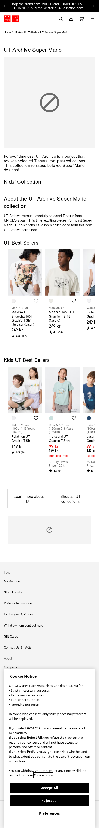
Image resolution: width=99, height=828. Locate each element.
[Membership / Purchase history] (71, 18)
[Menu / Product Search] (92, 18)
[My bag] (81, 18)
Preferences (49, 813)
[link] (55, 6)
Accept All (49, 788)
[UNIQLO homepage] (11, 18)
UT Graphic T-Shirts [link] (25, 32)
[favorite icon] (36, 301)
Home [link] (7, 32)
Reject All (49, 801)
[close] (5, 6)
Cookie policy (43, 775)
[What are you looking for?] (60, 18)
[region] (49, 748)
